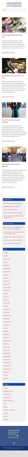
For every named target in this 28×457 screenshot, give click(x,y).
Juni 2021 (6, 328)
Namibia (5, 407)
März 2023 (6, 300)
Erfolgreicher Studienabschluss (11, 209)
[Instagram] (14, 443)
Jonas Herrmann (7, 232)
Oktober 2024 (7, 271)
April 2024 (6, 278)
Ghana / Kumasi (7, 394)
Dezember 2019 (7, 353)
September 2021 (7, 322)
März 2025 (6, 265)
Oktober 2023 (7, 290)
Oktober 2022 (7, 303)
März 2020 (6, 344)
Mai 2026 (6, 256)
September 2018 (7, 369)
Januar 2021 (6, 337)
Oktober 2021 (7, 318)
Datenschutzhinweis (19, 448)
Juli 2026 (6, 253)
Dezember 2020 (7, 340)
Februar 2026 (7, 259)
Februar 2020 (7, 347)
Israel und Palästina (8, 400)
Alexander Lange (7, 237)
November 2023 (7, 287)
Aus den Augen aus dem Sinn (16, 240)
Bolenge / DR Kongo (10, 52)
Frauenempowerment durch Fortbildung (13, 203)
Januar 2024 (6, 284)
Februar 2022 (7, 309)
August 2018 (7, 372)
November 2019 (7, 356)
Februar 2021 (7, 334)
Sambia (5, 416)
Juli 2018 (6, 375)
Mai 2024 (6, 275)
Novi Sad (6, 413)
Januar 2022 (6, 312)
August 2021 (7, 325)
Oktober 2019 (7, 359)
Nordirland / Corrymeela (9, 410)
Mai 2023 (6, 293)
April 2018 (6, 378)
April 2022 (6, 306)
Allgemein (4, 52)
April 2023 (6, 296)
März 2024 (6, 281)
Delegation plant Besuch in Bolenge (12, 206)
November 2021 (7, 315)
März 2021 (6, 331)
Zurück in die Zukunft (17, 237)
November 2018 (7, 362)
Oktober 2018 (7, 366)
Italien (5, 403)
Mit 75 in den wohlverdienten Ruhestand (13, 212)
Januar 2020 (6, 350)
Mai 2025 (6, 262)
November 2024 (7, 268)
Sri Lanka (6, 419)
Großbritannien (7, 397)
